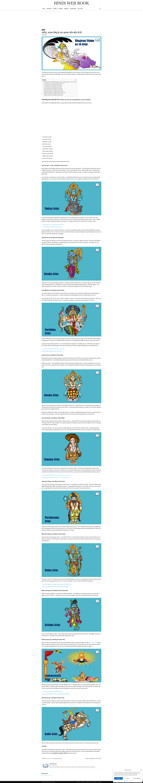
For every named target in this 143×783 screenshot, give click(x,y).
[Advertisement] (71, 21)
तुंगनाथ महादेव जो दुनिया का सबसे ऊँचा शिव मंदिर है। (53, 691)
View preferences (137, 778)
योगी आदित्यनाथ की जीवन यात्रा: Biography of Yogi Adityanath (56, 477)
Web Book (66, 8)
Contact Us (82, 781)
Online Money (73, 8)
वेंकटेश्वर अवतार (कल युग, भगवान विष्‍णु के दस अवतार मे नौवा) (54, 93)
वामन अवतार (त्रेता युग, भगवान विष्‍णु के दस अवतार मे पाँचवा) (54, 88)
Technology (49, 8)
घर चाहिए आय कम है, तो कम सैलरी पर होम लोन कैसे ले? (53, 224)
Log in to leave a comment (46, 775)
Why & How (80, 8)
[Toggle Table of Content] (75, 80)
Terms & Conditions (94, 781)
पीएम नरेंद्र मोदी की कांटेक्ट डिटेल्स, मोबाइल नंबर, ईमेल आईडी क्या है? (56, 586)
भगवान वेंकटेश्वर (94, 642)
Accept (118, 778)
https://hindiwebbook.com (53, 765)
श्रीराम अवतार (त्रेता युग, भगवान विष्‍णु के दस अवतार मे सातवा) (53, 91)
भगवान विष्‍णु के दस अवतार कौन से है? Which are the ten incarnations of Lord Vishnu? (59, 81)
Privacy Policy (88, 781)
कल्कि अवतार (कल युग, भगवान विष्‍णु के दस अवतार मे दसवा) (54, 95)
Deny (128, 778)
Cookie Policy (126, 780)
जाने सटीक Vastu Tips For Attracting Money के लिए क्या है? (52, 758)
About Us (78, 781)
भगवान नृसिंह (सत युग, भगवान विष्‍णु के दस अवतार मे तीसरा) (53, 85)
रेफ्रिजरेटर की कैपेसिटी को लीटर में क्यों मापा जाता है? (93, 758)
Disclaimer (99, 781)
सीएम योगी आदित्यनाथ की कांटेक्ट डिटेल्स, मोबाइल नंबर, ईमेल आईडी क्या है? (57, 584)
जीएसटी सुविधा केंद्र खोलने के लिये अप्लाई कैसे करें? (52, 351)
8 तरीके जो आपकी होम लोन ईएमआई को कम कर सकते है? (54, 349)
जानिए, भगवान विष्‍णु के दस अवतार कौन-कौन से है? (62, 32)
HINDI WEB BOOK (44, 34)
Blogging (60, 8)
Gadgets (55, 8)
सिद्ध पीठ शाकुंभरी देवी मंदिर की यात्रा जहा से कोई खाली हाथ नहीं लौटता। (56, 694)
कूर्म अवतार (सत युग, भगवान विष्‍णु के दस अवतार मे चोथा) (53, 87)
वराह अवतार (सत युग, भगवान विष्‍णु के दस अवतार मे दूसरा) (53, 84)
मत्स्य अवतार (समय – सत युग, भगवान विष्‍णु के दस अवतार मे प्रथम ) (54, 83)
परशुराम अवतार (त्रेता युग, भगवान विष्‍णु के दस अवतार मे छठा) (54, 89)
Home (130, 780)
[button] (140, 770)
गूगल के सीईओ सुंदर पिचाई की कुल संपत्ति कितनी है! (52, 227)
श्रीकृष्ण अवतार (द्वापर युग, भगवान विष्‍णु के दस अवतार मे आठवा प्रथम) (55, 92)
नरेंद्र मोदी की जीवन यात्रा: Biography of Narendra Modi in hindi (57, 475)
